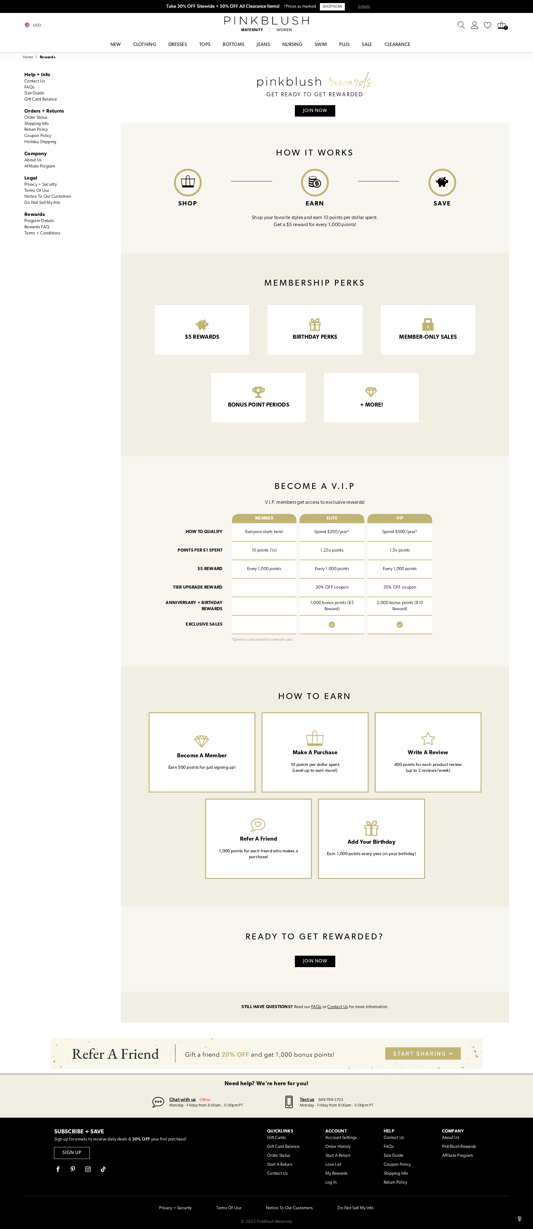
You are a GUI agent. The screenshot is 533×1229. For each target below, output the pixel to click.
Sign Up (71, 1153)
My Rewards (336, 1173)
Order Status (36, 117)
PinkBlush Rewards (459, 1146)
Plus (344, 45)
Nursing (292, 45)
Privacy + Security (40, 184)
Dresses (177, 45)
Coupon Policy (38, 136)
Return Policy (36, 129)
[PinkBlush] (266, 20)
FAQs (29, 87)
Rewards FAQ (36, 227)
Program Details (39, 221)
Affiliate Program (40, 166)
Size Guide (34, 93)
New (115, 45)
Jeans (263, 45)
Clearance (398, 45)
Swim (321, 45)
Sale (367, 45)
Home (28, 57)
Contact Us (34, 81)
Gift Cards (276, 1138)
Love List (333, 1164)
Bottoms (233, 45)
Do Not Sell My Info (42, 203)
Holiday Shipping (40, 142)
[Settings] (474, 25)
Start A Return (279, 1164)
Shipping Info (36, 124)
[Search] (461, 25)
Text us (307, 1099)
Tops (204, 45)
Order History (338, 1146)
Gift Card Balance (40, 99)
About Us (33, 160)
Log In (331, 1182)
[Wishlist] (487, 25)
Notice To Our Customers (47, 196)
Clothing (144, 45)
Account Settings (341, 1138)
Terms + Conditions (42, 233)
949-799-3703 (330, 1100)
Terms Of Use (36, 190)
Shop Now (332, 7)
